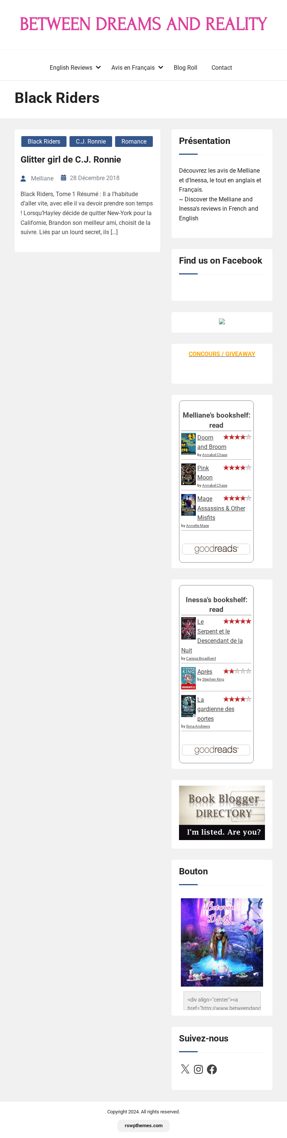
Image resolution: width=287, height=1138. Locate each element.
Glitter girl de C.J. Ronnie (71, 159)
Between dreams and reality (143, 24)
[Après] (188, 688)
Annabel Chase (214, 455)
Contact (222, 67)
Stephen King (213, 679)
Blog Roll (185, 67)
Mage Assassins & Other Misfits (221, 508)
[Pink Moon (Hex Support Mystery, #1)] (188, 483)
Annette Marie (197, 526)
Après (204, 671)
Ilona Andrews (198, 726)
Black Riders (44, 141)
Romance (133, 141)
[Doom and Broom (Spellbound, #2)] (188, 452)
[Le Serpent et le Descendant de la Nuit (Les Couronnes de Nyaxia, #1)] (188, 637)
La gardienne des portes (215, 709)
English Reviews (71, 67)
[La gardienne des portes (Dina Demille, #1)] (188, 715)
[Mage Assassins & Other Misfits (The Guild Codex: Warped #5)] (188, 513)
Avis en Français (133, 67)
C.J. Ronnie (91, 141)
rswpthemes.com (144, 1125)
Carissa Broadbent (201, 658)
